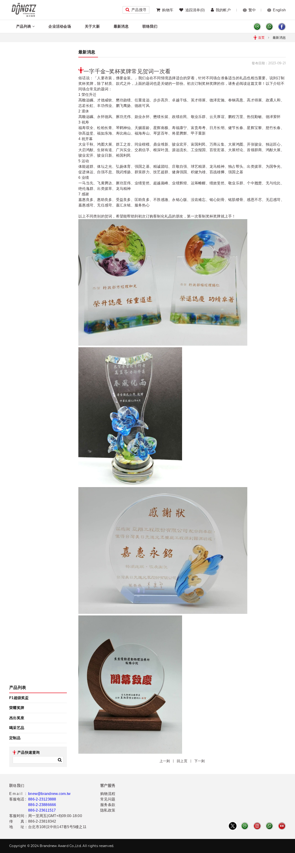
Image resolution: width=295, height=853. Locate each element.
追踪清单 (195, 10)
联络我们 (149, 26)
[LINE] (257, 26)
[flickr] (282, 826)
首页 (261, 37)
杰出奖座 (16, 718)
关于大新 (92, 26)
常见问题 (107, 799)
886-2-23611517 (42, 810)
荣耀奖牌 (16, 708)
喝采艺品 (16, 728)
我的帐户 (223, 10)
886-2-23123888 (42, 799)
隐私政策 (107, 810)
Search (59, 759)
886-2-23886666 (42, 805)
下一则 (199, 761)
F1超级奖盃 (19, 698)
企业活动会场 (59, 26)
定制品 (15, 738)
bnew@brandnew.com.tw (49, 794)
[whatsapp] (269, 26)
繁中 (252, 10)
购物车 (167, 10)
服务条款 (107, 805)
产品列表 (23, 26)
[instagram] (257, 826)
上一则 (164, 761)
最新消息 (121, 26)
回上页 (182, 761)
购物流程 (107, 794)
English (279, 10)
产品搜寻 (138, 10)
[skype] (282, 26)
